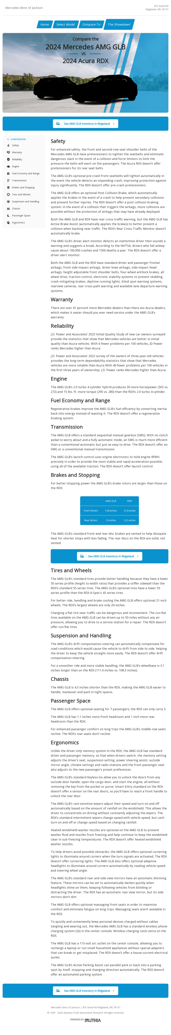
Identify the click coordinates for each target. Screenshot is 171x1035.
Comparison (18, 139)
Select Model (65, 24)
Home (45, 24)
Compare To (91, 24)
